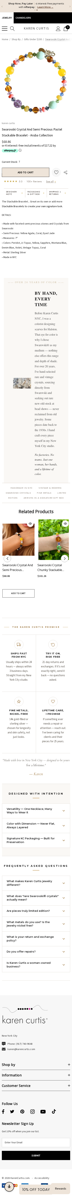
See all (51, 181)
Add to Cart (18, 593)
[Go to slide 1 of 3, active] (30, 604)
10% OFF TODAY (36, 1189)
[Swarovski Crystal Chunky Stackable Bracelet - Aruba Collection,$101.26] (53, 539)
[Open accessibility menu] (9, 1187)
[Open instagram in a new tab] (32, 1111)
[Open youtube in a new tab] (43, 1111)
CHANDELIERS (23, 18)
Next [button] (64, 558)
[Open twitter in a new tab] (12, 1111)
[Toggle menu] (4, 28)
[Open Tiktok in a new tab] (53, 1111)
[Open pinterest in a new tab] (22, 1111)
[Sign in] (58, 28)
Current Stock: (11, 161)
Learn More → (45, 7)
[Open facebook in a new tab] (2, 1111)
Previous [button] (7, 558)
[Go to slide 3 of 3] (41, 604)
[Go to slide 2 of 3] (36, 604)
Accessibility (42, 1178)
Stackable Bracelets (13, 206)
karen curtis (8, 123)
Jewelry (7, 18)
